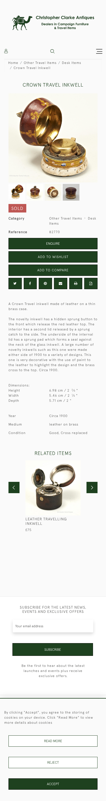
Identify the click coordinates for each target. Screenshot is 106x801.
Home (13, 63)
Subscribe (52, 650)
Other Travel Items (40, 63)
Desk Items (71, 63)
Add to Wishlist (53, 257)
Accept (53, 784)
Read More (53, 741)
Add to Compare (53, 270)
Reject (53, 763)
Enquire (53, 244)
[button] (52, 51)
